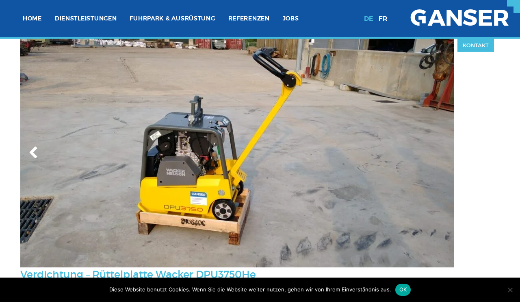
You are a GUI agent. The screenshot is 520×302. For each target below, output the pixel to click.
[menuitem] (32, 18)
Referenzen (249, 18)
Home (32, 18)
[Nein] (510, 290)
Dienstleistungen (86, 18)
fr (383, 18)
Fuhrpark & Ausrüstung (172, 18)
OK (403, 289)
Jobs (291, 18)
